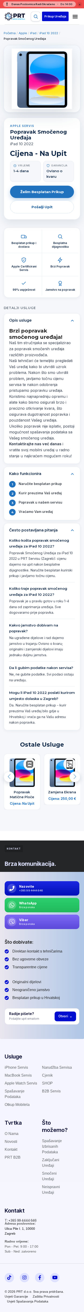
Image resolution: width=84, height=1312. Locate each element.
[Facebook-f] (39, 1277)
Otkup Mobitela (17, 1105)
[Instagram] (24, 1277)
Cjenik (47, 1075)
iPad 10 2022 (48, 33)
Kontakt (11, 1149)
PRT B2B (13, 1157)
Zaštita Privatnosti (46, 1296)
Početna (10, 33)
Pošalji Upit (42, 207)
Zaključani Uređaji (50, 1162)
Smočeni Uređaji (49, 1176)
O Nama (11, 1134)
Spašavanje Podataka (14, 1094)
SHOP (47, 1083)
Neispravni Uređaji (51, 1189)
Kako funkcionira (25, 473)
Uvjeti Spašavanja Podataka (27, 1301)
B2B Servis (51, 1091)
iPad (33, 33)
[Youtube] (55, 1277)
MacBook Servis (18, 1075)
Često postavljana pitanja (33, 530)
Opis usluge (20, 320)
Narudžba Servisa (57, 1067)
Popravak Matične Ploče (22, 794)
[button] (55, 16)
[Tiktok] (9, 1277)
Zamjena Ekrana (62, 792)
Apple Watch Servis (21, 1083)
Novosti (11, 1142)
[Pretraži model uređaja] (36, 16)
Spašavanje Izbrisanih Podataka (52, 1146)
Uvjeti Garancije (16, 1296)
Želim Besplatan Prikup (42, 192)
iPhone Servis (16, 1067)
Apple (23, 33)
